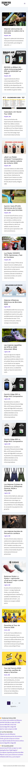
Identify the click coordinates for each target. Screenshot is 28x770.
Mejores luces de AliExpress (7, 734)
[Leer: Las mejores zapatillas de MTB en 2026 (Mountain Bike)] (14, 335)
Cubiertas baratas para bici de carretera (11, 736)
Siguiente (14, 706)
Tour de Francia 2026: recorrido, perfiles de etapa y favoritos (12, 670)
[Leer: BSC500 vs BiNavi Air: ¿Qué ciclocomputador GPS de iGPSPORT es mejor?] (14, 57)
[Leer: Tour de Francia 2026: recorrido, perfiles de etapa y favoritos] (14, 658)
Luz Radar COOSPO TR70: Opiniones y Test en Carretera (13, 255)
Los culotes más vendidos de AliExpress (11, 720)
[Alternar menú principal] (25, 3)
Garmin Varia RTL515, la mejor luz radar (11, 748)
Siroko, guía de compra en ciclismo (9, 738)
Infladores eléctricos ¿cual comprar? (10, 757)
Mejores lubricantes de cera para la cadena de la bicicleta (14, 31)
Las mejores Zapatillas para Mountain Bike (11, 752)
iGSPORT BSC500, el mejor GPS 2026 (10, 722)
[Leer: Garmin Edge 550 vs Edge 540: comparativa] (14, 384)
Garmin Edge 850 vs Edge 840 (8, 743)
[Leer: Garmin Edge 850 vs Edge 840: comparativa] (14, 429)
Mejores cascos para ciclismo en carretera (11, 754)
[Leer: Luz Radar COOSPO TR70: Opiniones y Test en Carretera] (14, 243)
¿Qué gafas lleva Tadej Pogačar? (9, 750)
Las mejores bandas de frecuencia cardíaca (12, 741)
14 (19, 703)
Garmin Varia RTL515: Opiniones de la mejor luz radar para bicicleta (13, 208)
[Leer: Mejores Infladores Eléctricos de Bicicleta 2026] (14, 290)
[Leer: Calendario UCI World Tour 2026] (14, 102)
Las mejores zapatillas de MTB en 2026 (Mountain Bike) (13, 347)
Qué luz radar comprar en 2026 (8, 729)
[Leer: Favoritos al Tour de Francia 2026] (14, 615)
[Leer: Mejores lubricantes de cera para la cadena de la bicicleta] (14, 19)
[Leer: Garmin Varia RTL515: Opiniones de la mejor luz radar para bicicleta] (14, 196)
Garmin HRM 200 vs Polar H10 (8, 724)
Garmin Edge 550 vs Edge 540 (8, 727)
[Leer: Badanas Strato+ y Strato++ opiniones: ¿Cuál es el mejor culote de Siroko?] (14, 566)
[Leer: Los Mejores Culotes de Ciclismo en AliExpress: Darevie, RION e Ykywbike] (14, 474)
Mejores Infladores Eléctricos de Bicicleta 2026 (13, 302)
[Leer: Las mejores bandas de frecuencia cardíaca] (14, 521)
